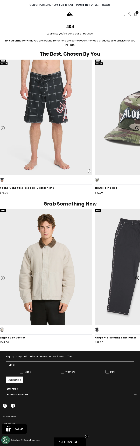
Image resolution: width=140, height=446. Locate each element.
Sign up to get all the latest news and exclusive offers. (39, 356)
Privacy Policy (9, 416)
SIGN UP (106, 4)
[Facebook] (13, 406)
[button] (2, 180)
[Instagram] (5, 406)
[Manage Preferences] (5, 440)
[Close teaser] (86, 436)
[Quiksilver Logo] (70, 14)
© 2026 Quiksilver (11, 440)
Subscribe (14, 380)
